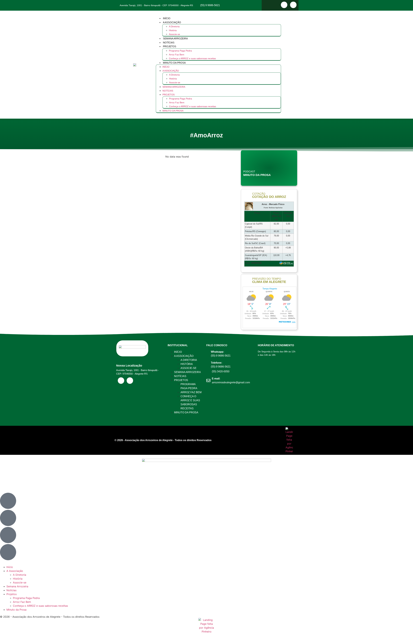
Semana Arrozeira (175, 38)
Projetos (169, 46)
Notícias (168, 42)
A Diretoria (174, 26)
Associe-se (174, 34)
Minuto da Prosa (174, 62)
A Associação (172, 22)
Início (166, 18)
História (173, 30)
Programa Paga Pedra (180, 50)
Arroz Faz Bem (176, 54)
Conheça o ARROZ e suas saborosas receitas (192, 58)
